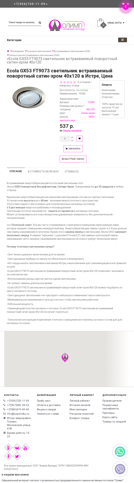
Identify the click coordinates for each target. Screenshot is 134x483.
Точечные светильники (39, 51)
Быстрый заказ (74, 159)
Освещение (18, 51)
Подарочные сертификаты (110, 407)
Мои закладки (78, 409)
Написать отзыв (69, 85)
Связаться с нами (48, 413)
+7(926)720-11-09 (18, 400)
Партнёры (108, 413)
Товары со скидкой (114, 421)
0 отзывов (83, 82)
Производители (112, 400)
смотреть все (67, 120)
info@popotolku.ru (18, 413)
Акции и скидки (46, 409)
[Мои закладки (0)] (123, 4)
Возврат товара (79, 418)
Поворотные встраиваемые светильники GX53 (34, 55)
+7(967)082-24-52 (18, 405)
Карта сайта (110, 417)
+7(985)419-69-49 (18, 409)
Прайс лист (44, 400)
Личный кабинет (80, 400)
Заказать (74, 148)
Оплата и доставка (49, 405)
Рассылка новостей (82, 413)
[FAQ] (128, 4)
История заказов (80, 405)
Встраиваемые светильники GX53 (72, 51)
